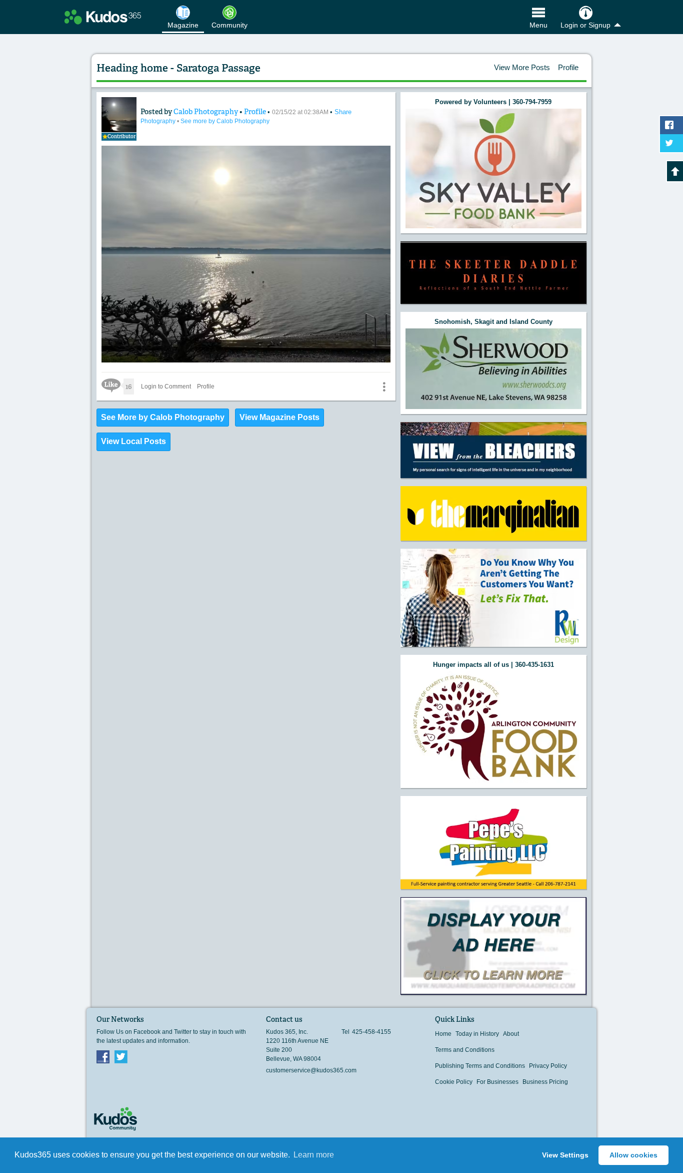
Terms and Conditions (464, 1049)
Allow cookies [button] (634, 1155)
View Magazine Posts (280, 417)
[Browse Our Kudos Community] (103, 17)
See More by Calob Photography (162, 417)
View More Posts (522, 67)
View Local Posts (133, 441)
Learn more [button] (314, 1154)
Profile (568, 67)
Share (343, 112)
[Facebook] (103, 1056)
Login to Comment (166, 386)
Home (443, 1033)
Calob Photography (207, 111)
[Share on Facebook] (671, 125)
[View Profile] (119, 114)
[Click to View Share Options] (384, 386)
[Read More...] (494, 168)
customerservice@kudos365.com (311, 1070)
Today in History (477, 1033)
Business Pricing (545, 1081)
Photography (158, 121)
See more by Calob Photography (225, 121)
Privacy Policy (548, 1065)
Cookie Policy (453, 1081)
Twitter (121, 1056)
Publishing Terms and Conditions (480, 1065)
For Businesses (497, 1081)
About (511, 1033)
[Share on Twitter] (671, 143)
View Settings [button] (565, 1155)
